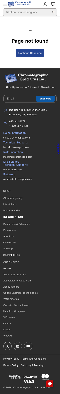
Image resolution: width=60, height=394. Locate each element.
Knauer (7, 329)
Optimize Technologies (16, 305)
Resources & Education (16, 224)
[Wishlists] (49, 383)
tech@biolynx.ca (12, 169)
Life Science (10, 204)
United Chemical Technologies (20, 293)
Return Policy (10, 365)
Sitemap (8, 248)
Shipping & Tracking (32, 365)
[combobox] (30, 12)
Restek (7, 268)
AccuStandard (11, 286)
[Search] (53, 12)
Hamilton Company (14, 311)
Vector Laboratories (14, 274)
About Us (8, 236)
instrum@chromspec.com (17, 157)
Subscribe (45, 98)
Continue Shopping (30, 53)
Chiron (7, 323)
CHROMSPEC (11, 262)
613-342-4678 (17, 121)
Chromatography (12, 198)
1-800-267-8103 (18, 125)
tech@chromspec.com (16, 147)
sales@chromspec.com (16, 137)
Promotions (9, 230)
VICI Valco (9, 317)
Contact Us (9, 242)
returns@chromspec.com (17, 179)
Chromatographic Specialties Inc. (32, 387)
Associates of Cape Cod (17, 280)
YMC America (11, 299)
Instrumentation (12, 210)
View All (7, 335)
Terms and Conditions (34, 358)
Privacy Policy (11, 358)
